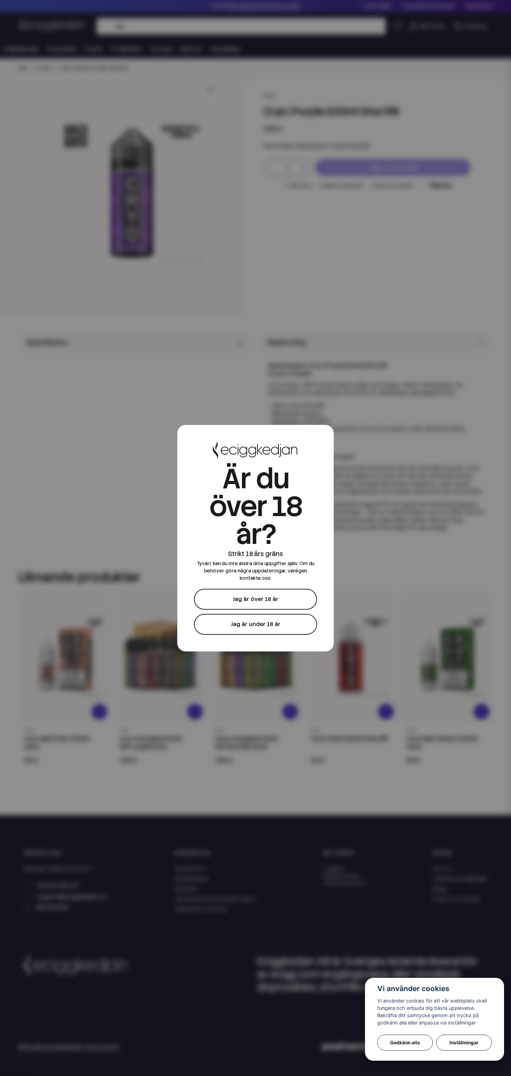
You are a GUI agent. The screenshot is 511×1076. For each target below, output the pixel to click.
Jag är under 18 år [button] (256, 624)
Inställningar (464, 1042)
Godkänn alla (405, 1042)
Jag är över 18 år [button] (255, 599)
